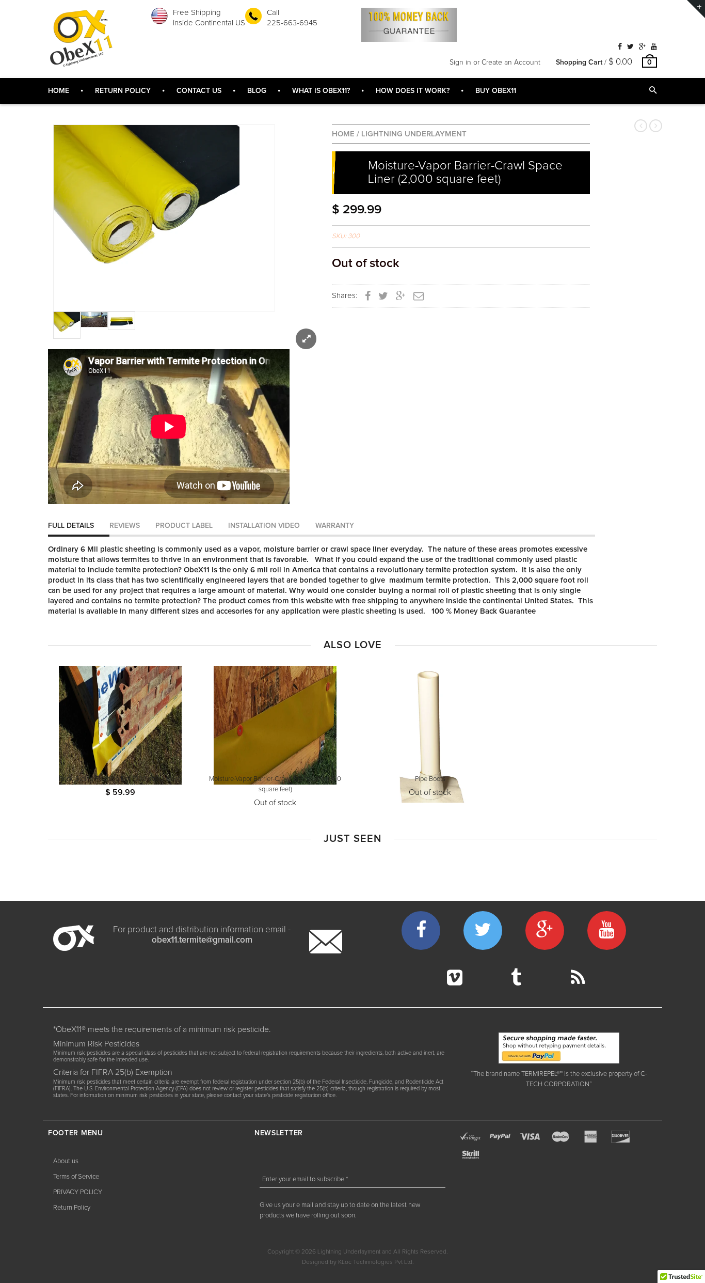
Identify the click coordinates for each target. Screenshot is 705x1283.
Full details (71, 525)
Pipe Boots (430, 779)
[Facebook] (620, 47)
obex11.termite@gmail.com (202, 940)
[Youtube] (654, 47)
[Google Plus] (642, 47)
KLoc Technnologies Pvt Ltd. (376, 1262)
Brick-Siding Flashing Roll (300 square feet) (120, 779)
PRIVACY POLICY (77, 1192)
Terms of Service (76, 1177)
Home (343, 134)
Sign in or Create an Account (495, 62)
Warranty (334, 525)
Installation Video (264, 525)
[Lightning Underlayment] (81, 38)
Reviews (124, 525)
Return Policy (71, 1207)
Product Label (184, 525)
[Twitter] (630, 47)
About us (65, 1161)
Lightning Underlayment (414, 134)
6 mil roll (265, 570)
